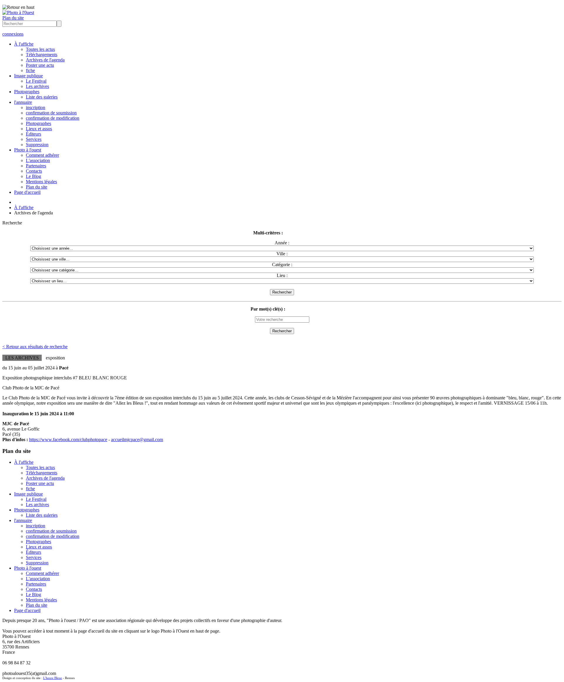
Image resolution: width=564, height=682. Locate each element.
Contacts (34, 171)
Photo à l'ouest (27, 149)
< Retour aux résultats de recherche (35, 346)
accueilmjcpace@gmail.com (137, 439)
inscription (35, 107)
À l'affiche (23, 43)
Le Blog (33, 176)
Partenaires (36, 165)
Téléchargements (41, 54)
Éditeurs (33, 133)
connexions (13, 33)
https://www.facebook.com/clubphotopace (68, 439)
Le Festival (36, 81)
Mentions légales (41, 181)
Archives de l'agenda (45, 59)
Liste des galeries (42, 96)
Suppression (37, 144)
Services (33, 139)
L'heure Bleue (52, 678)
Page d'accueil (27, 192)
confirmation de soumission (51, 112)
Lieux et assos (39, 128)
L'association (38, 160)
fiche (30, 70)
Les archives (37, 86)
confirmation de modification (52, 118)
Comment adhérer (42, 155)
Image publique (28, 75)
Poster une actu (40, 65)
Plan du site (13, 17)
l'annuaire (23, 102)
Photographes (26, 91)
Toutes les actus (40, 49)
